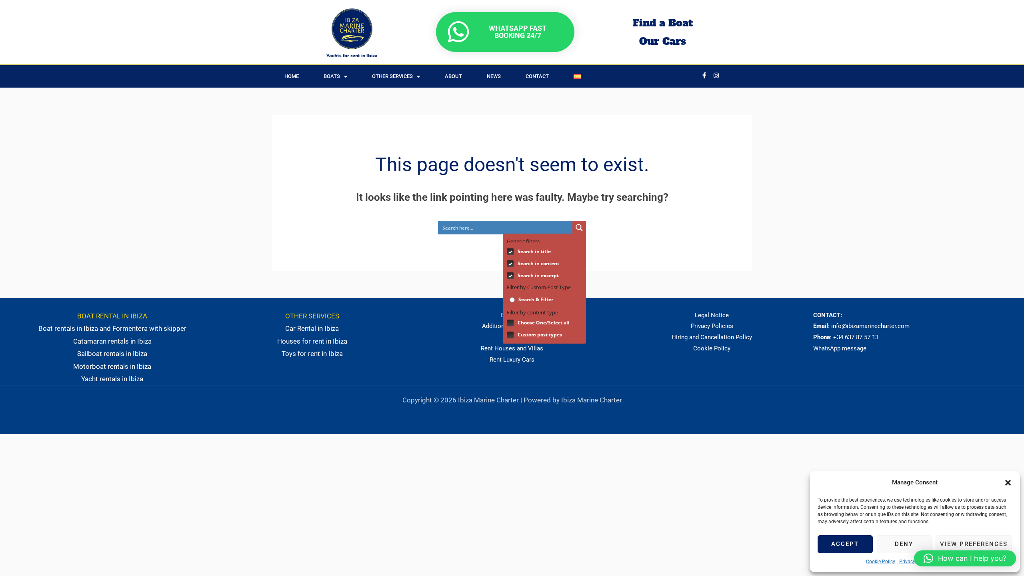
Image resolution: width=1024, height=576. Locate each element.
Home (291, 76)
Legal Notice (712, 315)
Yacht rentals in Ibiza (112, 379)
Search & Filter (535, 299)
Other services (392, 76)
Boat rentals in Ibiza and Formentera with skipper (112, 328)
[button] (1008, 483)
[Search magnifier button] (579, 227)
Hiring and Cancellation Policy (712, 337)
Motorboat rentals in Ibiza (112, 366)
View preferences (974, 544)
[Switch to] (577, 76)
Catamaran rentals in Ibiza (112, 341)
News (494, 76)
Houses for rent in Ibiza (312, 341)
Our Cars (662, 41)
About (453, 76)
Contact (537, 76)
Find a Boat (663, 23)
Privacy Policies (712, 326)
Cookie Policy (880, 561)
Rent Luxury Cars (512, 359)
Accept (845, 544)
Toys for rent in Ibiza (312, 354)
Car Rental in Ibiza (312, 328)
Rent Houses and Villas (512, 348)
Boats (332, 76)
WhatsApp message (839, 348)
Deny (904, 544)
